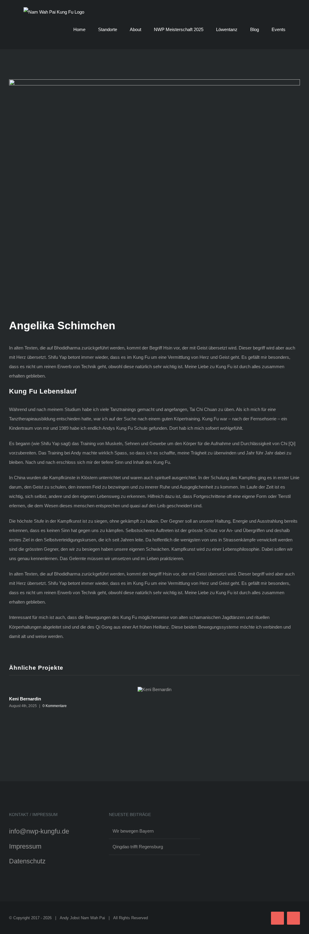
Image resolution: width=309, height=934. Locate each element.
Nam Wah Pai (93, 918)
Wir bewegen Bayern (133, 831)
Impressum (25, 846)
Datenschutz (27, 861)
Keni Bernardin (25, 698)
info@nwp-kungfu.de (39, 831)
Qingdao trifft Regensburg (138, 846)
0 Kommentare (55, 706)
